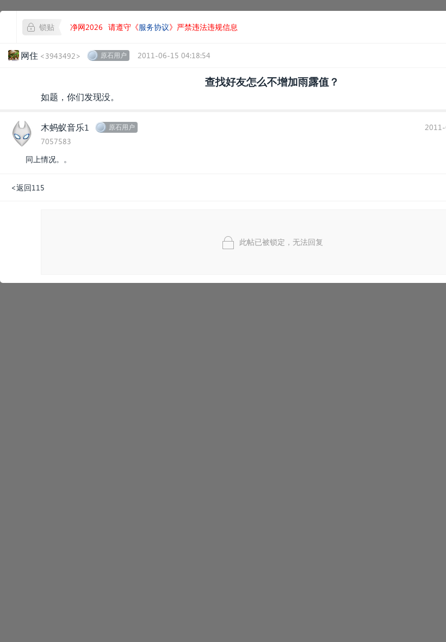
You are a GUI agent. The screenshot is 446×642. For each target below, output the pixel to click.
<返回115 (28, 187)
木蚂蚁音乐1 (65, 127)
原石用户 (114, 55)
